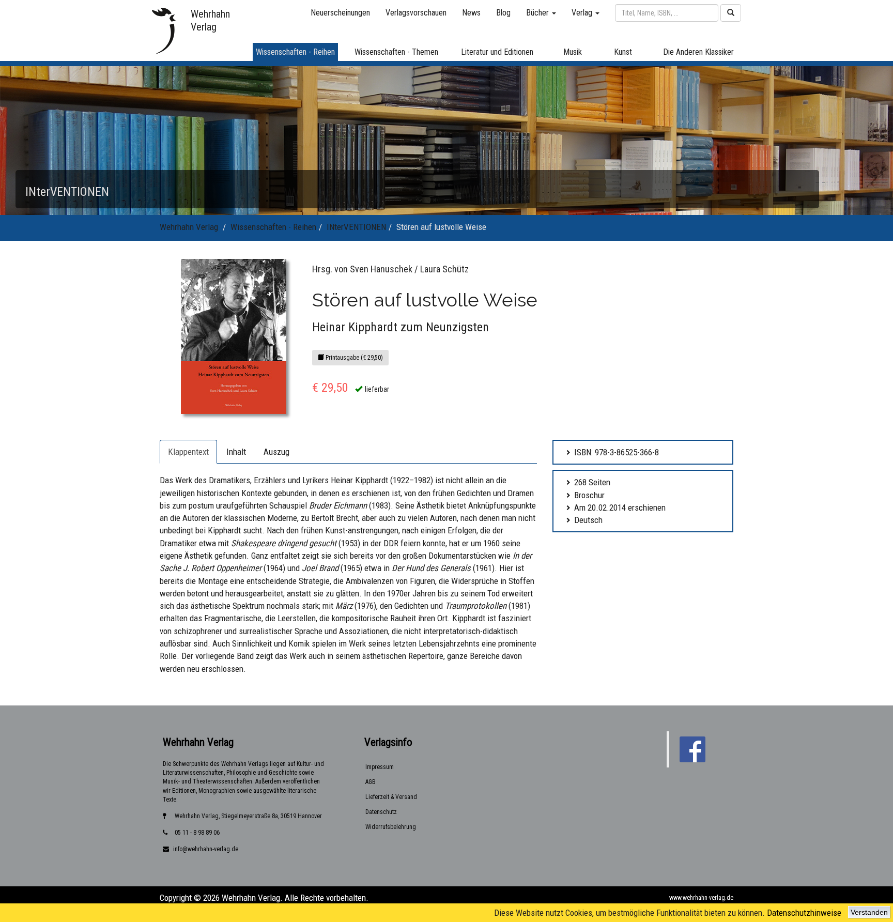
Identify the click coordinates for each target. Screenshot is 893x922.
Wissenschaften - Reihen (273, 227)
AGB (370, 782)
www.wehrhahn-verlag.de (701, 897)
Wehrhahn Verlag (189, 227)
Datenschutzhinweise (804, 913)
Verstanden (869, 912)
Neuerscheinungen (340, 13)
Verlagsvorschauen (416, 13)
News (471, 13)
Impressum (379, 767)
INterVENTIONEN (356, 227)
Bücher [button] (538, 13)
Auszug (276, 452)
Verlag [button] (583, 13)
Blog (503, 13)
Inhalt (236, 452)
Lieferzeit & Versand (391, 797)
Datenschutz (381, 812)
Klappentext (188, 452)
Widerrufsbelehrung (390, 827)
